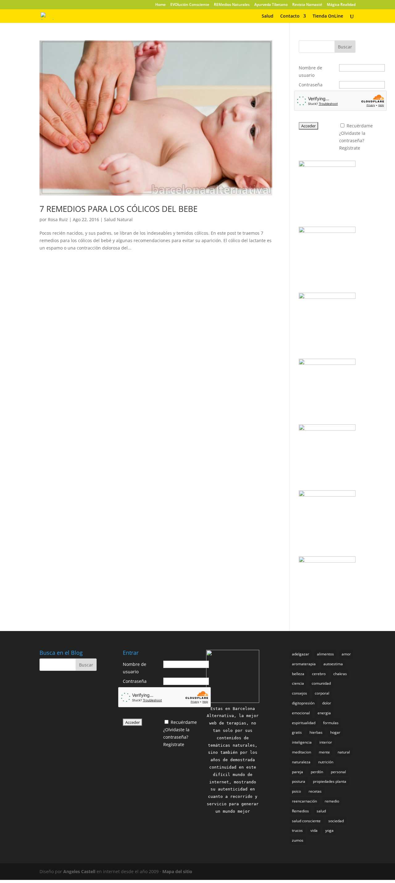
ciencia (298, 683)
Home (160, 5)
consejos (299, 693)
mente (324, 752)
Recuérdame (360, 126)
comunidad (321, 683)
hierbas (316, 732)
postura (298, 781)
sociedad (336, 820)
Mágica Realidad (341, 5)
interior (325, 742)
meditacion (301, 752)
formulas (331, 722)
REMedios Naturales (232, 5)
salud (321, 811)
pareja (297, 771)
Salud (267, 16)
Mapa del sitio (177, 871)
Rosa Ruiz (58, 219)
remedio (332, 801)
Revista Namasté (307, 5)
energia (324, 713)
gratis (297, 732)
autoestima (333, 663)
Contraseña (310, 85)
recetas (315, 791)
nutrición (325, 762)
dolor (326, 703)
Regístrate (349, 148)
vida (314, 830)
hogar (335, 732)
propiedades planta (329, 781)
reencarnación (304, 801)
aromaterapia (304, 663)
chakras (340, 673)
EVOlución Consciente (189, 5)
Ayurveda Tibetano (271, 5)
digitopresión (303, 703)
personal (338, 771)
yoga (329, 830)
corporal (322, 693)
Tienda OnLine (328, 16)
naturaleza (301, 762)
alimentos (325, 654)
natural (344, 752)
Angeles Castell (79, 871)
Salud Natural (118, 219)
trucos (297, 830)
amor (346, 654)
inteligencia (302, 742)
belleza (298, 673)
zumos (297, 840)
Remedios (300, 811)
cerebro (319, 673)
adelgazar (300, 654)
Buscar (345, 47)
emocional (301, 713)
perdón (317, 771)
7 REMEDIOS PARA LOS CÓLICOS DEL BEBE (119, 208)
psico (296, 791)
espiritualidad (303, 722)
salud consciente (306, 820)
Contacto (290, 16)
